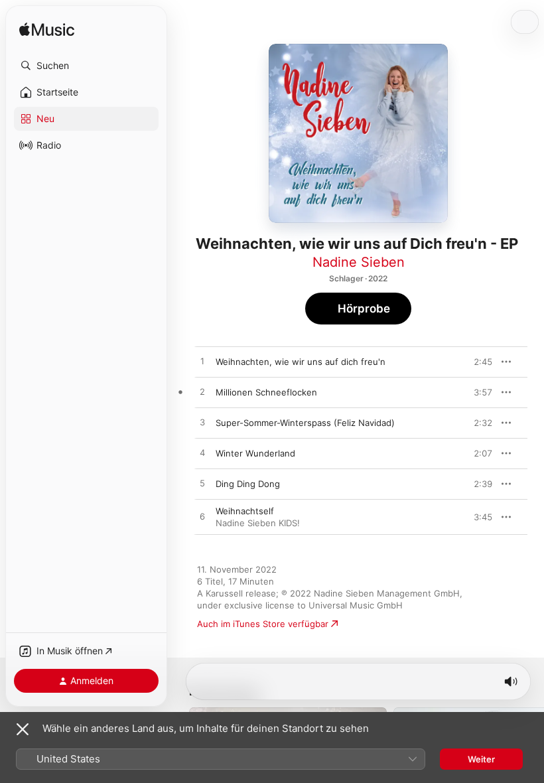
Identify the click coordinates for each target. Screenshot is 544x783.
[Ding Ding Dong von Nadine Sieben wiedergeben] (202, 484)
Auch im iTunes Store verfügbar (262, 623)
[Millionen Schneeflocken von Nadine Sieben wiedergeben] (202, 392)
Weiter (481, 759)
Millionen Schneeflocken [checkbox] (266, 392)
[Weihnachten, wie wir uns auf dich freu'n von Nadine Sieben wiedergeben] (202, 362)
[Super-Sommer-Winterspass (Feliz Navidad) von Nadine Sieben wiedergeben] (202, 423)
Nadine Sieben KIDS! (258, 523)
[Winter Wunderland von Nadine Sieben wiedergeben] (202, 453)
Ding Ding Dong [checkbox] (248, 483)
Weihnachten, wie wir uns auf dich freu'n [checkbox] (300, 361)
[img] (46, 30)
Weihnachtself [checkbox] (245, 511)
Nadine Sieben (358, 262)
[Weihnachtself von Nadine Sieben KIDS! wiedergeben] (202, 517)
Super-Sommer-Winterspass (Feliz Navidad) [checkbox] (305, 422)
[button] (86, 65)
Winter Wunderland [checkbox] (255, 453)
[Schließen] (23, 729)
